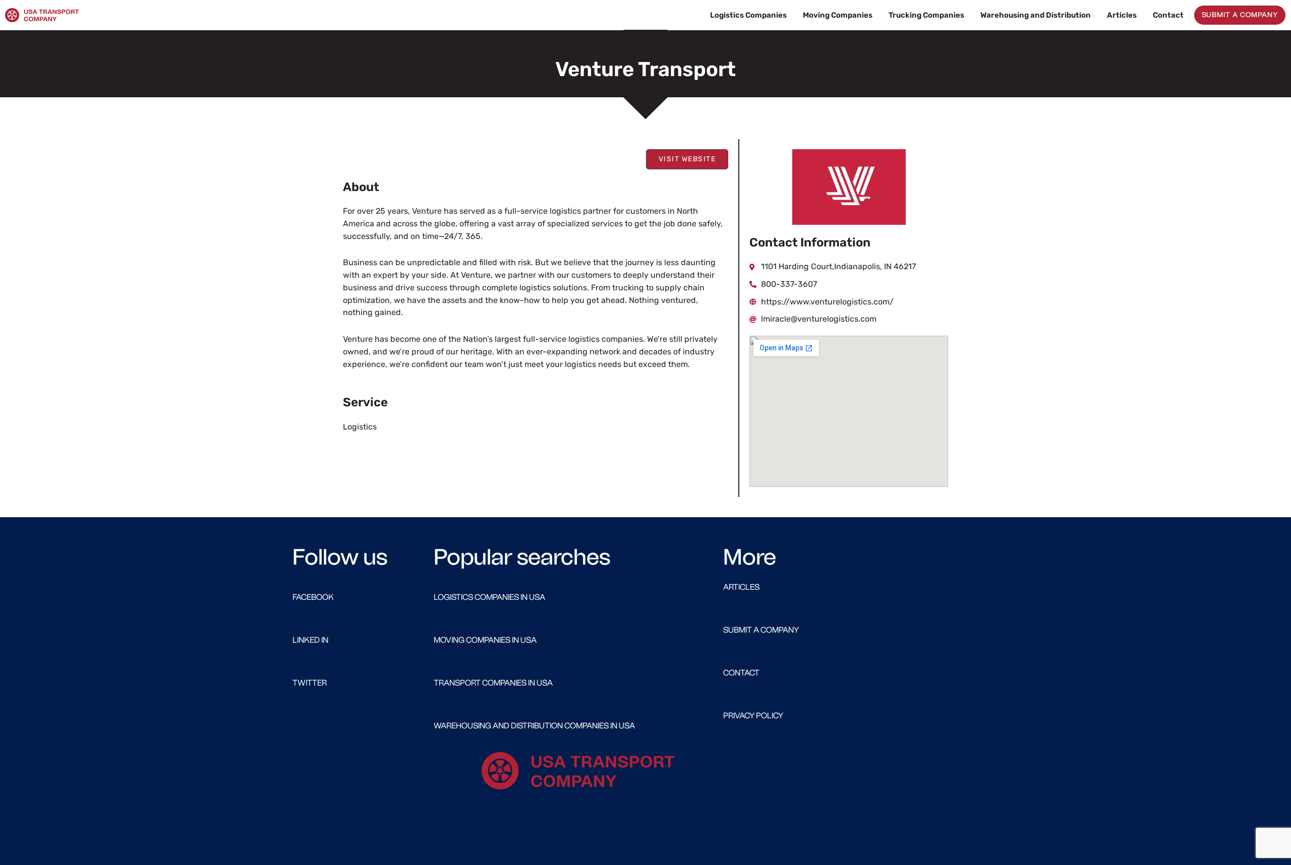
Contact (1168, 15)
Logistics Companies (748, 15)
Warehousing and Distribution (1035, 15)
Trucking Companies (926, 15)
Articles (1122, 15)
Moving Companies (837, 15)
